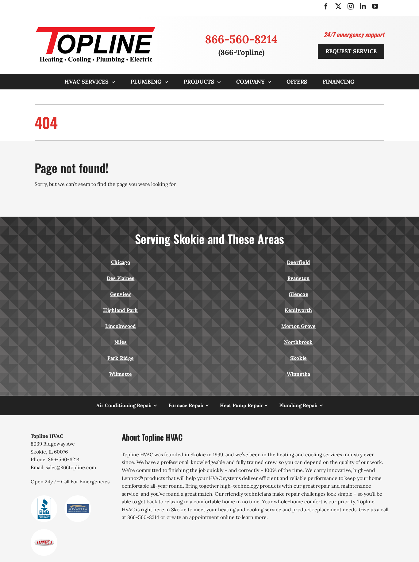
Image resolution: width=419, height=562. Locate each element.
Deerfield (298, 262)
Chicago (120, 262)
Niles (120, 342)
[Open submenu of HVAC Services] (112, 82)
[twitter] (338, 6)
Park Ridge (120, 358)
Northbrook (298, 342)
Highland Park (120, 310)
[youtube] (375, 6)
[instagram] (351, 6)
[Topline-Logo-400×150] (96, 24)
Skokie (298, 358)
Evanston (298, 278)
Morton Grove (298, 326)
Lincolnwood (120, 326)
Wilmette (120, 374)
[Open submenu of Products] (217, 82)
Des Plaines (121, 278)
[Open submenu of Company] (268, 82)
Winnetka (298, 374)
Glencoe (298, 294)
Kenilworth (298, 310)
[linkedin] (363, 6)
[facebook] (326, 6)
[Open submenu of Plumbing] (165, 82)
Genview (120, 294)
